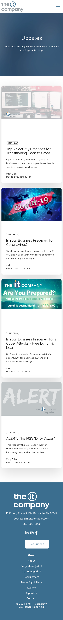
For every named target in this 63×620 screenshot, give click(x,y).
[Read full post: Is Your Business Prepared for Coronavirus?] (31, 204)
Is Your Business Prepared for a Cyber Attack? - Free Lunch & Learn (31, 343)
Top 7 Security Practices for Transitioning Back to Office (28, 151)
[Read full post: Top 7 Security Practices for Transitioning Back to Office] (31, 102)
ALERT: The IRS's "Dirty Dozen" (30, 438)
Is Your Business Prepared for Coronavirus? (30, 242)
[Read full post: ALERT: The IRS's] (31, 399)
